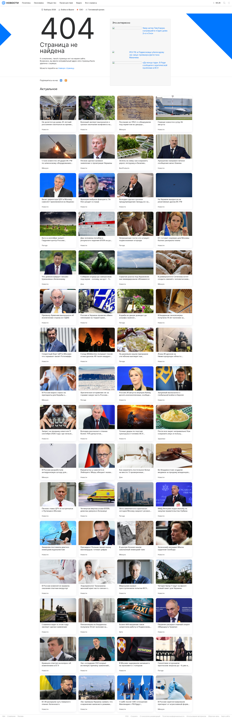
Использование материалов (196, 716)
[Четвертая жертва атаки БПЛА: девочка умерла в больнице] (97, 500)
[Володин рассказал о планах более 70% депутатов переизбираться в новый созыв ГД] (97, 423)
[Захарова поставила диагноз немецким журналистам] (58, 539)
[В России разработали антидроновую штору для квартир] (58, 462)
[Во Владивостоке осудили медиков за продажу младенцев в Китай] (174, 462)
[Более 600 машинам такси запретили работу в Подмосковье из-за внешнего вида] (135, 616)
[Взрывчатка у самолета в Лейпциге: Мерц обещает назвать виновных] (97, 462)
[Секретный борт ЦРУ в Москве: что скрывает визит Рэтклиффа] (58, 346)
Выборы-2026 (50, 10)
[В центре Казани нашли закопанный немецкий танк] (135, 539)
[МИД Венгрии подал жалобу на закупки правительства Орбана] (174, 500)
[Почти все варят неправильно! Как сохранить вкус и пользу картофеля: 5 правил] (174, 423)
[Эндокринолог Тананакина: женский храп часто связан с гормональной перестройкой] (97, 578)
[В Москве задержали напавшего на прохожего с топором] (135, 655)
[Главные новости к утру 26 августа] (174, 114)
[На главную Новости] (12, 3)
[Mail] (3, 3)
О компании (11, 716)
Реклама (20, 716)
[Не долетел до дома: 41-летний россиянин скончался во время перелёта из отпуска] (58, 114)
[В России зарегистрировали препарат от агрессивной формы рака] (174, 693)
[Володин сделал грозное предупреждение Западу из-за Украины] (135, 191)
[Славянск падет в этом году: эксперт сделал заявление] (58, 616)
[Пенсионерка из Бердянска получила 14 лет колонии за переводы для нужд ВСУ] (97, 616)
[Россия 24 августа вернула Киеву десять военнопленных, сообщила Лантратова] (135, 384)
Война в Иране (67, 10)
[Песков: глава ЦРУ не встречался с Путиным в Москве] (58, 500)
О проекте (134, 716)
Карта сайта (225, 716)
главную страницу (66, 68)
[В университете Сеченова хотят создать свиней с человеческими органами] (174, 268)
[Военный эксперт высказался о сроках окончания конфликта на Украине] (97, 114)
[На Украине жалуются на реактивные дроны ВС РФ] (174, 191)
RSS (126, 716)
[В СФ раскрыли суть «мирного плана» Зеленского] (58, 693)
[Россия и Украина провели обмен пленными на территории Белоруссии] (97, 307)
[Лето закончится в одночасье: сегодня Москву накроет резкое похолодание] (135, 500)
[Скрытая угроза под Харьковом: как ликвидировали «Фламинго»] (135, 268)
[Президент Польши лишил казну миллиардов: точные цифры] (97, 539)
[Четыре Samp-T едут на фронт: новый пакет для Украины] (174, 578)
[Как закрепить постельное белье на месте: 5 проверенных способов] (135, 462)
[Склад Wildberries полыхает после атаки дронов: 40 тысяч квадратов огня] (97, 346)
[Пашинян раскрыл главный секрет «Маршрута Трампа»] (174, 616)
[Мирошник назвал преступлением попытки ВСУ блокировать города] (135, 578)
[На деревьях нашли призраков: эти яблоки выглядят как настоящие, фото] (135, 346)
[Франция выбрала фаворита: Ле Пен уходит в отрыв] (97, 191)
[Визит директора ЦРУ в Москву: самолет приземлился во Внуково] (58, 191)
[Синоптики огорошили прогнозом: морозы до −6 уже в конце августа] (174, 655)
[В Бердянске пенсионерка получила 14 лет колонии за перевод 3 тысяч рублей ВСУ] (174, 307)
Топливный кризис (96, 10)
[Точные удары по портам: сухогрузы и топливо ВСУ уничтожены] (135, 423)
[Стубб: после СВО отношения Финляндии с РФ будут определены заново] (135, 693)
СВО (81, 10)
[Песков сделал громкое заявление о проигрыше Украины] (97, 152)
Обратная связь (213, 716)
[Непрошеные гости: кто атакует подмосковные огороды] (135, 230)
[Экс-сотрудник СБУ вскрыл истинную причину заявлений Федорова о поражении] (97, 655)
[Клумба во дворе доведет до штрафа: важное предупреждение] (135, 307)
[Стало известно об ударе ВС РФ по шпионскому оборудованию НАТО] (58, 152)
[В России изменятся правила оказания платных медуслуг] (58, 578)
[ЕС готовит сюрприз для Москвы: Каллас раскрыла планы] (174, 230)
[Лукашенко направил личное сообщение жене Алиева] (174, 152)
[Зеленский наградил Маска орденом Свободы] (174, 539)
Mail (3, 716)
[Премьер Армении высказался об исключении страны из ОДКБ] (58, 307)
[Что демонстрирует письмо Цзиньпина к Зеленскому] (58, 268)
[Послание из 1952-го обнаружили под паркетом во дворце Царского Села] (135, 114)
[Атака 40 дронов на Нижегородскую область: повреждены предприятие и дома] (174, 346)
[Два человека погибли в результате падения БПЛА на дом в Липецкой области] (97, 230)
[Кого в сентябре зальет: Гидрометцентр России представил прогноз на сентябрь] (58, 230)
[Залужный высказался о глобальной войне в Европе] (174, 384)
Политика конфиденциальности (173, 716)
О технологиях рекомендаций (150, 716)
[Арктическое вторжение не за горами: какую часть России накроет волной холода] (97, 384)
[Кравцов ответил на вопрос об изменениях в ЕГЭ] (58, 655)
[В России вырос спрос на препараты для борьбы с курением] (58, 384)
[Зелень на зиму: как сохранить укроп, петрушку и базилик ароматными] (135, 152)
